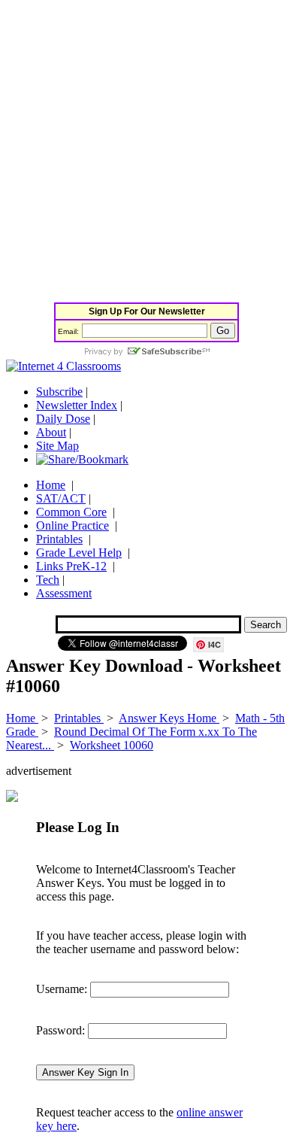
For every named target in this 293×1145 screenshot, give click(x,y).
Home (50, 484)
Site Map (57, 445)
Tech (47, 579)
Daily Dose (63, 418)
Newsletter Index (76, 405)
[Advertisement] (146, 152)
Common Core (71, 512)
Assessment (64, 593)
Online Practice (72, 525)
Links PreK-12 (71, 566)
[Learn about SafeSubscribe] (146, 352)
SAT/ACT (61, 498)
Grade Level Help (79, 552)
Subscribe (59, 391)
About (51, 432)
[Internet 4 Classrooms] (63, 366)
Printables (59, 539)
